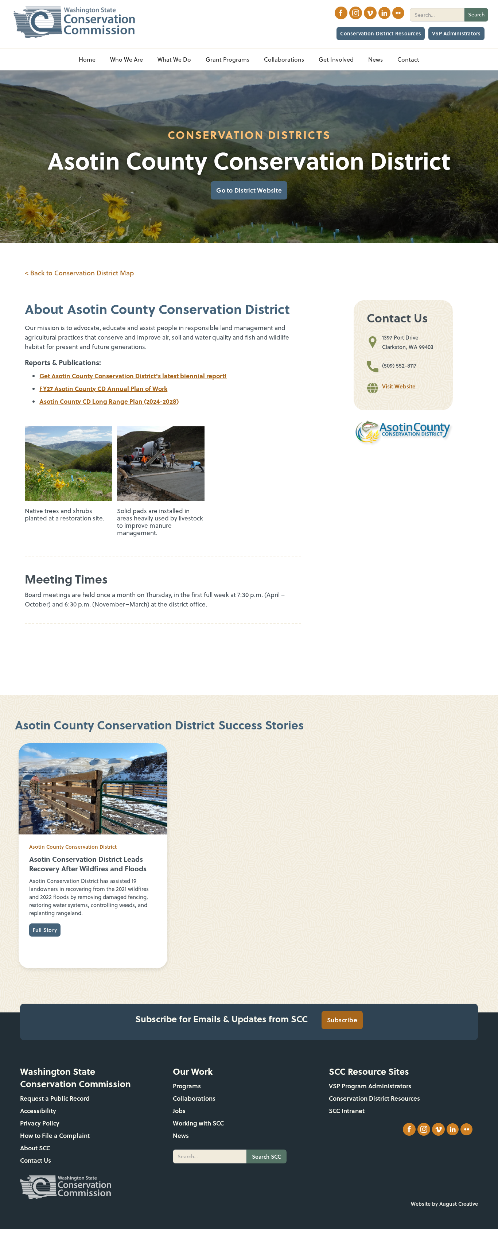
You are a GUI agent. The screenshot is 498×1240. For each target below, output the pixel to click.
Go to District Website (249, 190)
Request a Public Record (55, 1098)
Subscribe (342, 1019)
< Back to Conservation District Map (79, 273)
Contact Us (35, 1160)
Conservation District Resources (380, 33)
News (181, 1135)
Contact (408, 59)
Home (87, 59)
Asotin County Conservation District (73, 846)
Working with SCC (198, 1123)
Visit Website (399, 386)
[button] (126, 59)
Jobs (179, 1110)
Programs (187, 1085)
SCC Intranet (347, 1110)
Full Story (45, 930)
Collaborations (194, 1098)
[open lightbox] (68, 463)
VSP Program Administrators (370, 1085)
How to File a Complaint (55, 1135)
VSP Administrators (456, 33)
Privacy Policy (39, 1123)
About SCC (35, 1147)
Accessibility (38, 1110)
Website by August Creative (444, 1204)
